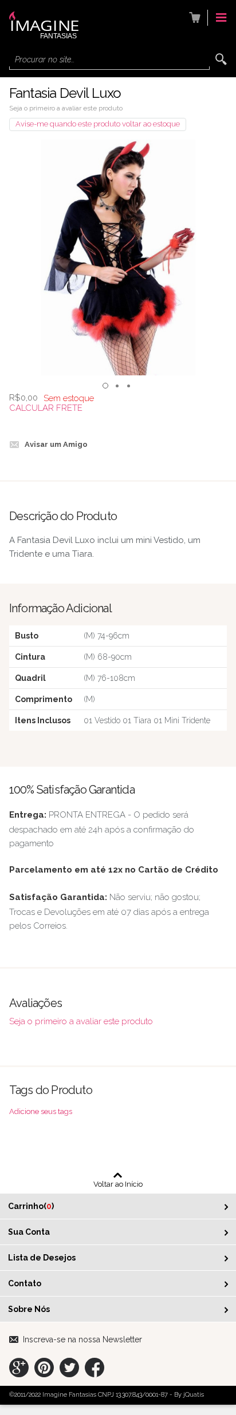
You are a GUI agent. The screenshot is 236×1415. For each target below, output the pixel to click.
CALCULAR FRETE (45, 408)
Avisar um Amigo (56, 444)
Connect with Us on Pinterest (44, 1367)
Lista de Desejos (42, 1257)
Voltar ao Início (118, 1184)
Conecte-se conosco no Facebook (94, 1367)
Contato (24, 1283)
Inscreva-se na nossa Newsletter (82, 1339)
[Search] (221, 59)
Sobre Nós (29, 1309)
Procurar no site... (44, 59)
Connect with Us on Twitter (69, 1367)
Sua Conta (29, 1231)
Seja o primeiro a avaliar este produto (66, 108)
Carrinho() (31, 1206)
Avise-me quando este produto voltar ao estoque (97, 124)
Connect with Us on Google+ (19, 1367)
